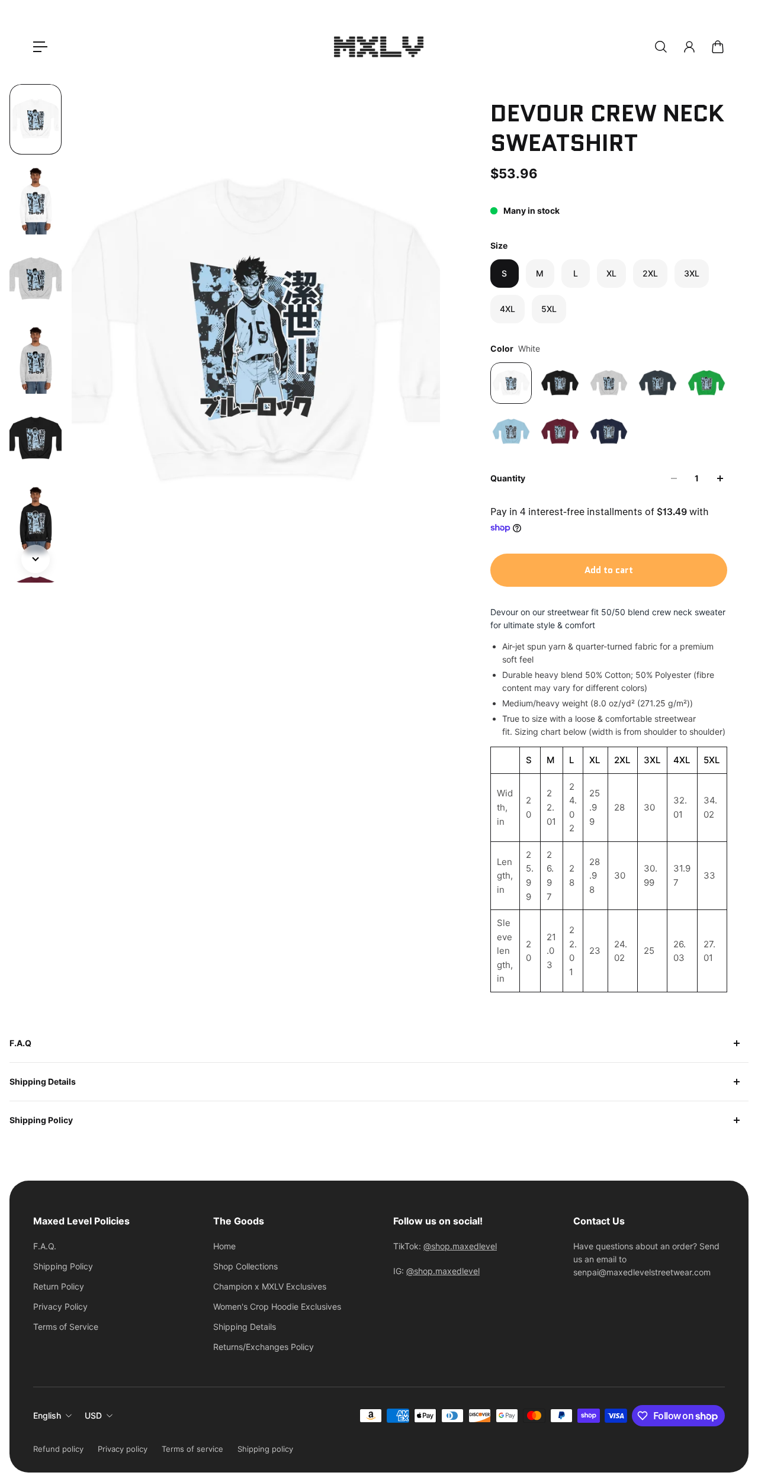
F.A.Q (20, 1043)
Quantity (507, 478)
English (47, 1415)
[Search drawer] (661, 47)
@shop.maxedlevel (460, 1246)
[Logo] (379, 47)
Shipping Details (42, 1081)
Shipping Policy (41, 1120)
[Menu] (40, 46)
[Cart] (718, 47)
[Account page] (689, 47)
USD (93, 1415)
